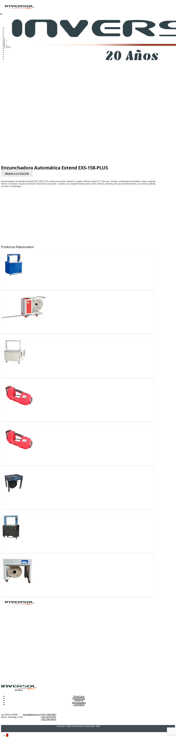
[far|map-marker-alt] (12, 709)
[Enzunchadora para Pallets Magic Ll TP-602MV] (23, 319)
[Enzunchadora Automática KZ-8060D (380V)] (14, 363)
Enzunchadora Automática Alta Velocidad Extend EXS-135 (31, 546)
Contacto (78, 704)
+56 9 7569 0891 (48, 714)
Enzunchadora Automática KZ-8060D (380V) (24, 370)
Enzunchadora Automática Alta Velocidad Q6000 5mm (30, 283)
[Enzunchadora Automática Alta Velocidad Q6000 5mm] (14, 276)
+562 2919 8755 (48, 717)
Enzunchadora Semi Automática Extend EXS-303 (27, 502)
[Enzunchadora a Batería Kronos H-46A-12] (19, 451)
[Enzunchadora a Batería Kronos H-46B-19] (19, 407)
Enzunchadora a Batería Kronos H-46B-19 (23, 414)
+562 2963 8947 (48, 719)
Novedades (79, 702)
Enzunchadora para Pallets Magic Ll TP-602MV (26, 327)
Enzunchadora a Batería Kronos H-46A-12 (23, 458)
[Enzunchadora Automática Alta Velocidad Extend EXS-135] (10, 539)
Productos (79, 698)
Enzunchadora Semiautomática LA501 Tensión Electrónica (32, 590)
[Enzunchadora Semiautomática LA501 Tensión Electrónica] (16, 583)
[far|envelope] (32, 709)
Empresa (78, 696)
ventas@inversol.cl (32, 714)
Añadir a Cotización (17, 173)
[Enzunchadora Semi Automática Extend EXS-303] (14, 495)
